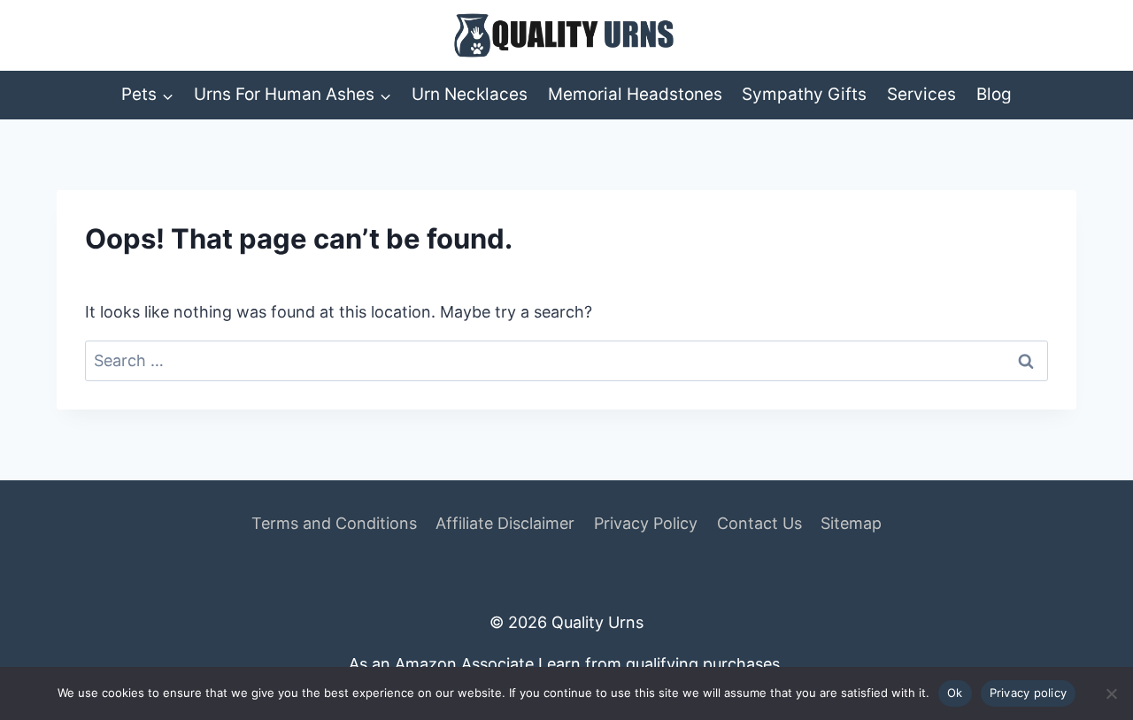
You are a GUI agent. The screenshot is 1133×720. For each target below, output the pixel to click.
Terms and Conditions (334, 523)
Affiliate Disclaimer (504, 523)
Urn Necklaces (470, 94)
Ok (955, 693)
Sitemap (851, 523)
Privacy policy (1028, 693)
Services (921, 94)
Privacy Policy (646, 523)
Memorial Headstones (635, 94)
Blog (994, 94)
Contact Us (759, 523)
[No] (1111, 693)
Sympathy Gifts (804, 94)
